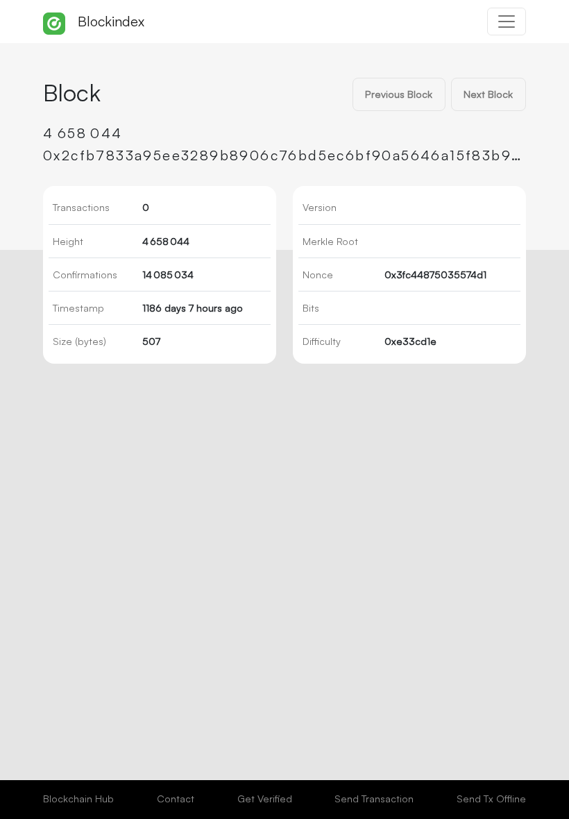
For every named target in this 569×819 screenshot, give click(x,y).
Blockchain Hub (78, 798)
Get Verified (264, 798)
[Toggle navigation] (506, 21)
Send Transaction (374, 798)
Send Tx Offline (491, 798)
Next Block (488, 93)
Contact (175, 798)
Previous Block (398, 93)
